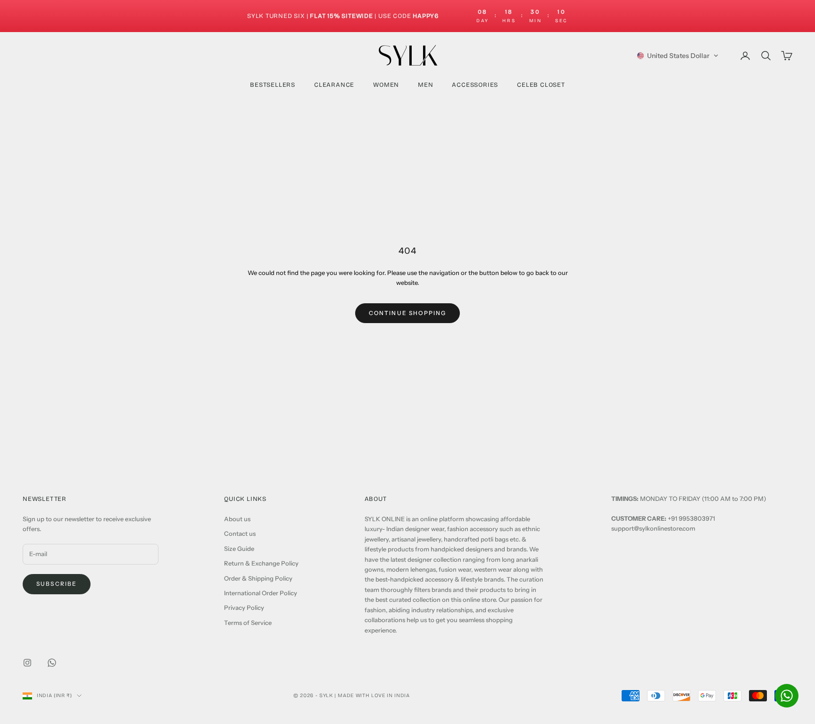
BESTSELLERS (272, 85)
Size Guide (239, 548)
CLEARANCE (334, 85)
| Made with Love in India (372, 695)
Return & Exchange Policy (261, 563)
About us (237, 519)
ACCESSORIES (475, 85)
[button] (678, 55)
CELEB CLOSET (541, 85)
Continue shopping (408, 312)
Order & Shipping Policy (258, 578)
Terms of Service (248, 622)
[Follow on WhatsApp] (52, 662)
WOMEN (386, 85)
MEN (425, 85)
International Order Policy (260, 593)
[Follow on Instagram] (27, 662)
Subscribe (56, 583)
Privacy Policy (244, 607)
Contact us (240, 533)
